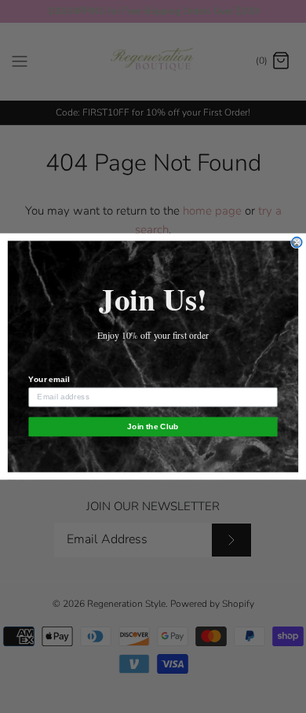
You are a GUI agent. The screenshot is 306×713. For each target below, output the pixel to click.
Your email (48, 379)
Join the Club (153, 426)
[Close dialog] (297, 242)
